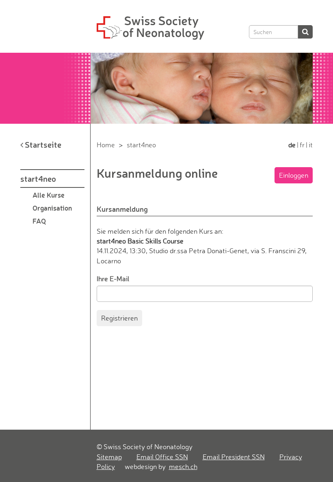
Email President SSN (234, 456)
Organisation (52, 207)
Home (106, 144)
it (311, 144)
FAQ (39, 220)
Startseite (42, 144)
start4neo (38, 178)
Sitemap (109, 456)
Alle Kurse (48, 194)
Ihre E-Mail (113, 278)
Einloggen (293, 175)
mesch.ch (183, 466)
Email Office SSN (162, 456)
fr (302, 144)
